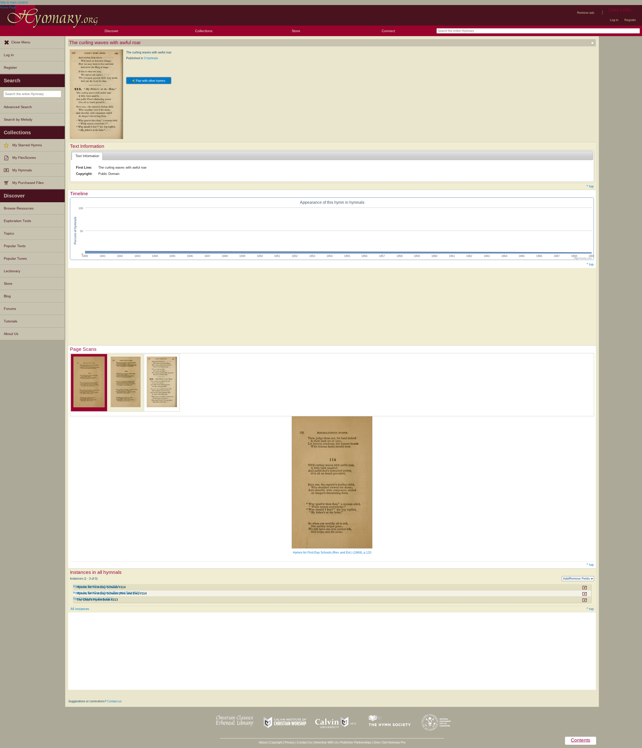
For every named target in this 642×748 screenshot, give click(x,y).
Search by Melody (18, 119)
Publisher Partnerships (355, 742)
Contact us (114, 701)
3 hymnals (151, 58)
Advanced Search (18, 107)
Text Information (87, 156)
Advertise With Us (326, 742)
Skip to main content (14, 2)
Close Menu (20, 42)
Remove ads (585, 13)
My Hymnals (22, 170)
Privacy (290, 742)
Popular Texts (15, 246)
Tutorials (10, 321)
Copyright (275, 742)
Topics (9, 233)
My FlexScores (24, 158)
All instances (79, 609)
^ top (590, 186)
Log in (614, 20)
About (263, 742)
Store (296, 31)
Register (630, 20)
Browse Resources (19, 208)
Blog (7, 296)
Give (377, 742)
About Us (11, 334)
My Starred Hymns (27, 145)
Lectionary (12, 271)
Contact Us (304, 742)
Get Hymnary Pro (394, 742)
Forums (10, 309)
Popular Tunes (15, 258)
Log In (9, 55)
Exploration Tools (17, 221)
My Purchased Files (28, 183)
